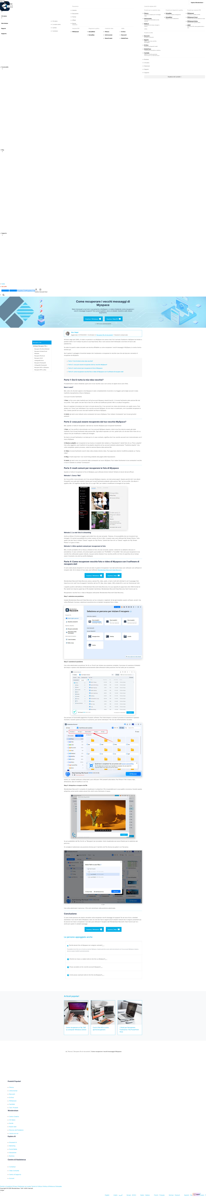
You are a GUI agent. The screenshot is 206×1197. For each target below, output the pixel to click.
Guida (3, 284)
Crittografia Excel (39, 360)
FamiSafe (12, 1104)
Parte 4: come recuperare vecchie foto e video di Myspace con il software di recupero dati (95, 371)
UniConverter (13, 1091)
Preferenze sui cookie (24, 1186)
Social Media (13, 1149)
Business (11, 1156)
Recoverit (12, 1094)
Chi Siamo (12, 1120)
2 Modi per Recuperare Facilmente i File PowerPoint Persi (129, 1030)
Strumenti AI (13, 1142)
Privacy (15, 1186)
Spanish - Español (189, 1195)
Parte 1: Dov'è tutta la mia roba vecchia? (80, 361)
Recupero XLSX (38, 358)
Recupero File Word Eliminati (41, 349)
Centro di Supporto (15, 1174)
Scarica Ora (5, 290)
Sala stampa (4, 23)
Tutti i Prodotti (13, 1107)
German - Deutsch (174, 1195)
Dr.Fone (11, 1097)
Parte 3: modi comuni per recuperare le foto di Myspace (85, 368)
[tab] (103, 945)
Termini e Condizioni (6, 1186)
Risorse (70, 1051)
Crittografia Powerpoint (40, 365)
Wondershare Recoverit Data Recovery (109, 570)
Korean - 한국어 (131, 1195)
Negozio (3, 28)
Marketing (12, 1146)
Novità (11, 1123)
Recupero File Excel (39, 355)
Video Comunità (14, 1170)
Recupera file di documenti (104, 335)
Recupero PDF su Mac (40, 369)
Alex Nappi (74, 332)
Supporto (4, 33)
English (107, 1195)
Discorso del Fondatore (16, 1130)
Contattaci (12, 1167)
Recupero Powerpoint (40, 362)
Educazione (12, 1152)
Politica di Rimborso (49, 1186)
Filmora (11, 1087)
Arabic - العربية (118, 1195)
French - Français (159, 1195)
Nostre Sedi (12, 1126)
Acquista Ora (22, 290)
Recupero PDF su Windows (41, 367)
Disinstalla (58, 1186)
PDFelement (12, 1101)
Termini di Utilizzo (36, 1186)
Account (11, 1178)
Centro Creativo (14, 1116)
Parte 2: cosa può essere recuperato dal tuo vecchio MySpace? (87, 364)
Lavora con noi (13, 1133)
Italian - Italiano (145, 1195)
